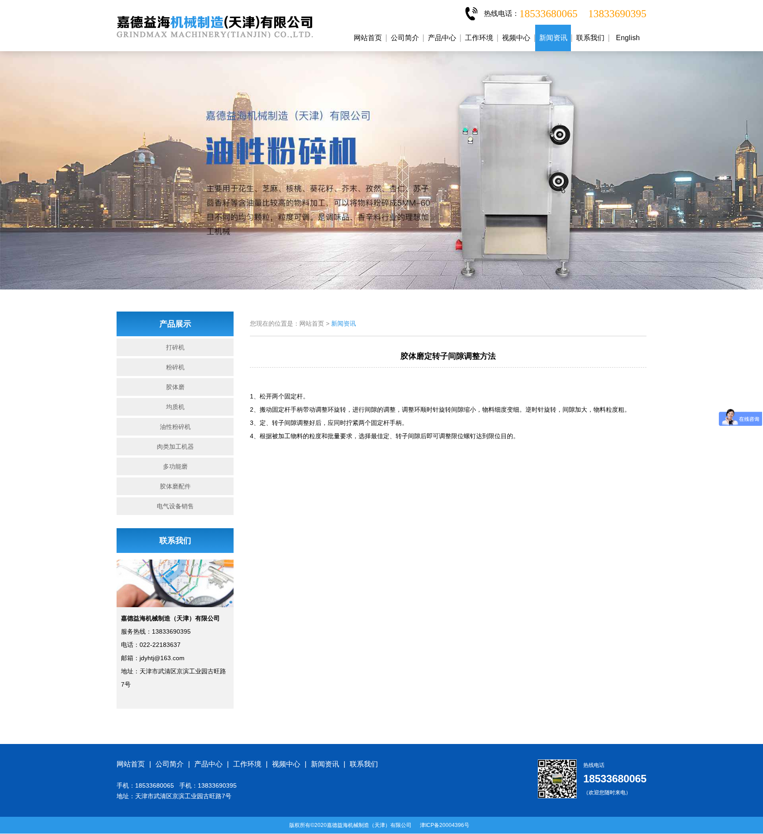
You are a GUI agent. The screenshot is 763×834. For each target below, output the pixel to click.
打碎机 (175, 347)
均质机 (175, 406)
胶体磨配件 (175, 486)
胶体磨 (175, 387)
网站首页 (368, 37)
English (628, 37)
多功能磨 (175, 466)
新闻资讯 (553, 37)
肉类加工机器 (175, 446)
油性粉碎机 (175, 426)
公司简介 (405, 37)
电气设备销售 (175, 506)
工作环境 (479, 37)
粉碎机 (175, 367)
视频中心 (516, 37)
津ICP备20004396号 (444, 825)
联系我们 (590, 37)
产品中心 (442, 37)
